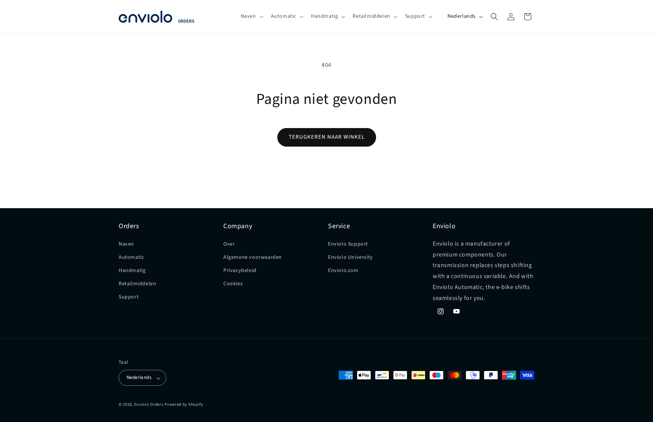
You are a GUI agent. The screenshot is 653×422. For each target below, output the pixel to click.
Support (129, 297)
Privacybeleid (240, 270)
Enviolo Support (348, 243)
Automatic (131, 257)
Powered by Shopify (183, 404)
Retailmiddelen (137, 284)
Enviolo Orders (149, 404)
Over (229, 243)
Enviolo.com (343, 270)
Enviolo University (350, 257)
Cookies (233, 284)
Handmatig (132, 270)
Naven (126, 243)
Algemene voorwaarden (252, 257)
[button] (251, 16)
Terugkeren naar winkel (327, 137)
